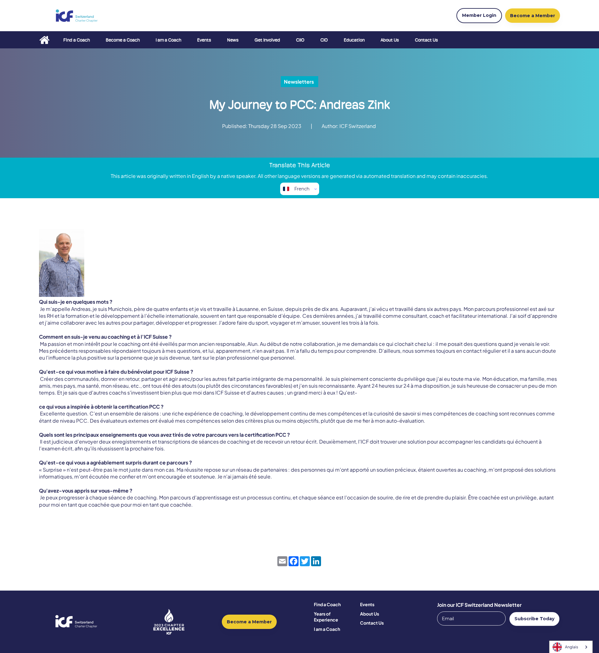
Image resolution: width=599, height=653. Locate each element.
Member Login (479, 15)
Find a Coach (76, 39)
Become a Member (249, 622)
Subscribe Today (534, 618)
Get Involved (267, 39)
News (233, 39)
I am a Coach (168, 39)
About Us (390, 39)
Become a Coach (123, 39)
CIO (324, 39)
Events (204, 39)
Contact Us (426, 39)
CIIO (300, 39)
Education (354, 39)
